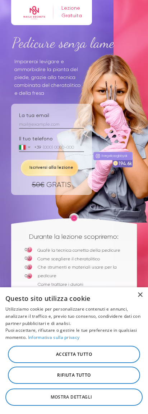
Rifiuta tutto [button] (74, 375)
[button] (74, 397)
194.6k (125, 163)
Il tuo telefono (36, 138)
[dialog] (74, 350)
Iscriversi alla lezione (51, 167)
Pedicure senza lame (58, 4)
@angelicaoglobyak (114, 156)
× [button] (140, 295)
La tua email (34, 115)
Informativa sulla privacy (54, 337)
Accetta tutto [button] (74, 354)
